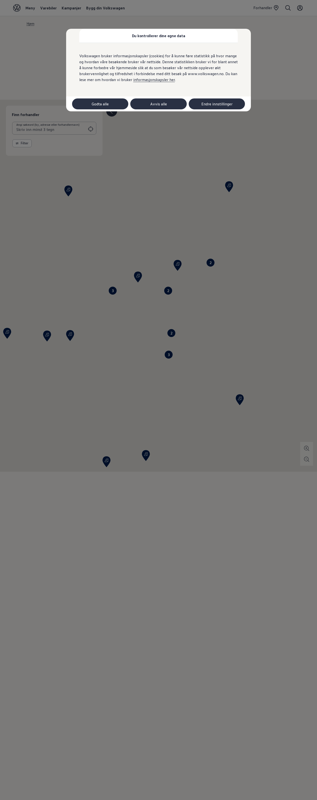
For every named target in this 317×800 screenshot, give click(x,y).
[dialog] (158, 400)
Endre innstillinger (217, 103)
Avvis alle (158, 103)
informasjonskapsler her (154, 79)
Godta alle (100, 103)
